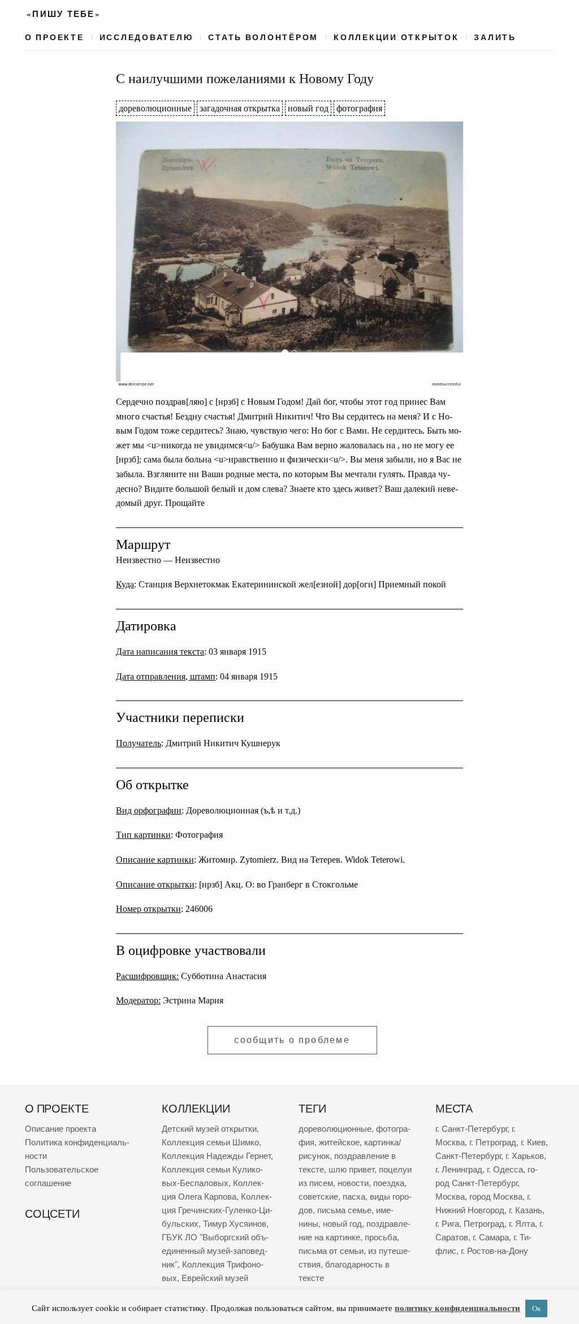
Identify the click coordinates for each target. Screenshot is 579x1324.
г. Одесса (505, 1169)
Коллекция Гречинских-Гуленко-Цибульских (217, 1210)
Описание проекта (60, 1128)
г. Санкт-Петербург (471, 1128)
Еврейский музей (215, 1278)
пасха (354, 1196)
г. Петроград (492, 1142)
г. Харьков (524, 1156)
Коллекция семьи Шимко (210, 1142)
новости (353, 1183)
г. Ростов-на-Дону (494, 1251)
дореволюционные (155, 108)
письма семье (344, 1210)
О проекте (54, 37)
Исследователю (146, 37)
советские (318, 1196)
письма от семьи (331, 1251)
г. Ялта (522, 1223)
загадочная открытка (240, 108)
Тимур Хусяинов (234, 1223)
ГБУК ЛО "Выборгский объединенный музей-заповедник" (215, 1250)
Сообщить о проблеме (292, 1040)
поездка (388, 1183)
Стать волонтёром (263, 37)
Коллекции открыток (396, 37)
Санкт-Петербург (468, 1156)
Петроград (484, 1223)
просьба (381, 1237)
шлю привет (351, 1169)
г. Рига (447, 1223)
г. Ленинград (458, 1169)
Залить (495, 37)
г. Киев (533, 1142)
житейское (339, 1142)
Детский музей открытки (209, 1128)
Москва (450, 1196)
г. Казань (525, 1210)
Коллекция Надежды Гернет (216, 1156)
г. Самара (491, 1237)
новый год (308, 108)
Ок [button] (536, 1308)
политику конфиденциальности (457, 1307)
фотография (359, 108)
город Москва (495, 1196)
